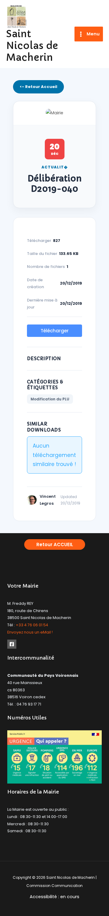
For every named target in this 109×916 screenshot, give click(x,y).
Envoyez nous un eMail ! (30, 632)
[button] (54, 544)
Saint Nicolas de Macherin (32, 46)
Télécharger (55, 331)
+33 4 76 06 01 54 (32, 625)
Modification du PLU (50, 399)
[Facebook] (11, 644)
